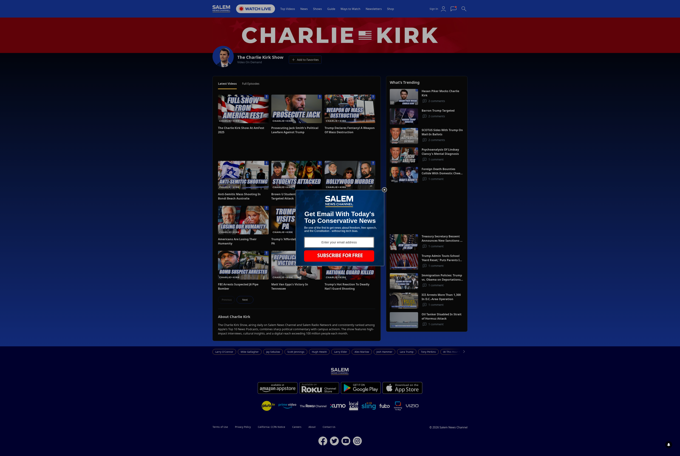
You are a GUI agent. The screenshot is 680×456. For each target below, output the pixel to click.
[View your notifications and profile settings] (668, 444)
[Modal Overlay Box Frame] (340, 228)
